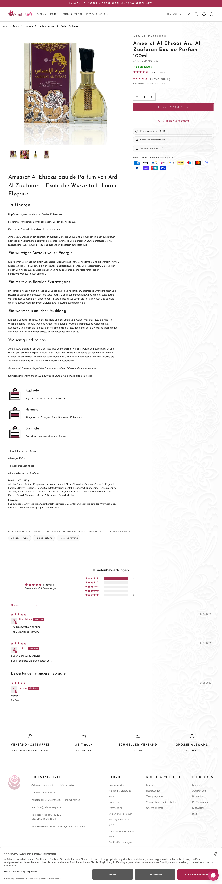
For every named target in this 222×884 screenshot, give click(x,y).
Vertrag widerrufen (119, 819)
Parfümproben (200, 802)
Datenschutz (115, 808)
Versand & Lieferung (120, 790)
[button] (141, 72)
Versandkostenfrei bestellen (161, 802)
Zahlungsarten (117, 785)
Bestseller (197, 796)
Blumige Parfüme (19, 538)
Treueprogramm (154, 796)
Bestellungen (153, 790)
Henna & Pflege (72, 14)
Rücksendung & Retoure (122, 831)
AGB (111, 825)
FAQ (111, 836)
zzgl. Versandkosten (155, 83)
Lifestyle (91, 14)
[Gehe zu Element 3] (35, 154)
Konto (149, 785)
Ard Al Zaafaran (149, 36)
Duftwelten (198, 808)
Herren (54, 14)
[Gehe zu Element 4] (46, 154)
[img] (18, 614)
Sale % (103, 14)
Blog (194, 813)
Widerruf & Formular (120, 813)
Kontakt (113, 796)
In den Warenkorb (173, 107)
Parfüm (42, 14)
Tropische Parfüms (68, 538)
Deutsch (172, 14)
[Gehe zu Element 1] (13, 154)
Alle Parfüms (199, 790)
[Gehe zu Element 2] (24, 154)
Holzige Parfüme (43, 538)
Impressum (115, 802)
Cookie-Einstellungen (120, 842)
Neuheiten (197, 785)
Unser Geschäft (154, 808)
